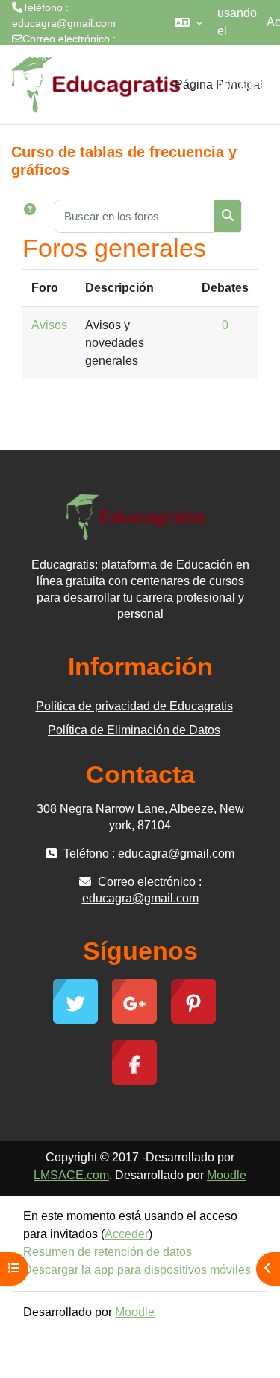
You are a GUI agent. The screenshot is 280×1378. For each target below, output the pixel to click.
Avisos (49, 325)
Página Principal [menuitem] (219, 84)
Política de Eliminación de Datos (134, 730)
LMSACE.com (71, 1175)
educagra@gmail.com (64, 54)
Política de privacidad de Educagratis (134, 706)
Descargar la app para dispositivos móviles (137, 1269)
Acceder (127, 1234)
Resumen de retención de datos (107, 1251)
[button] (188, 22)
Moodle (226, 1175)
